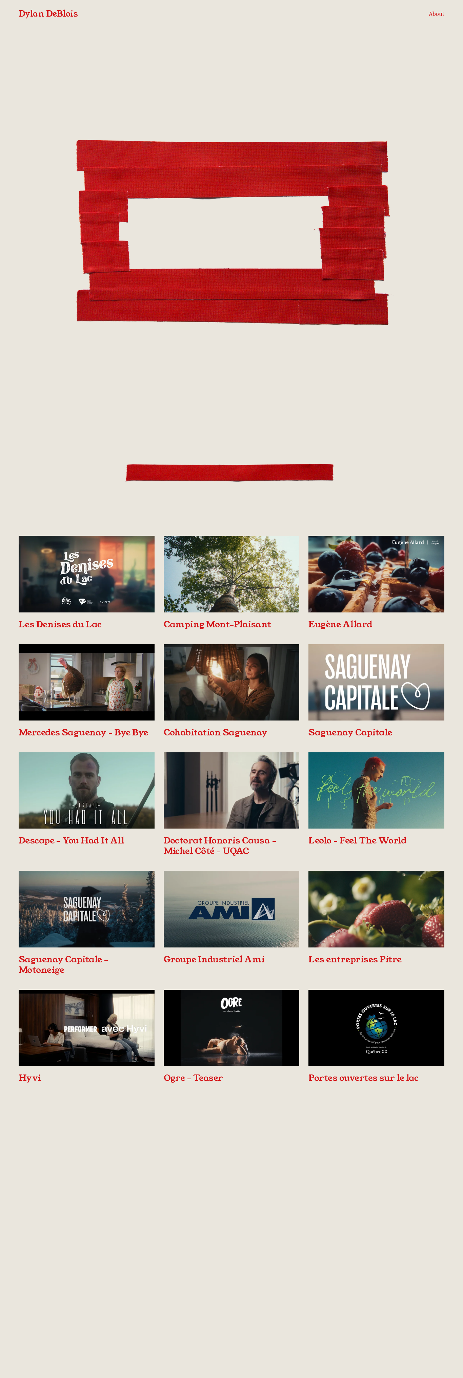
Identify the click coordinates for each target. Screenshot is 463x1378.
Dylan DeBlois (48, 14)
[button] (231, 233)
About (436, 14)
